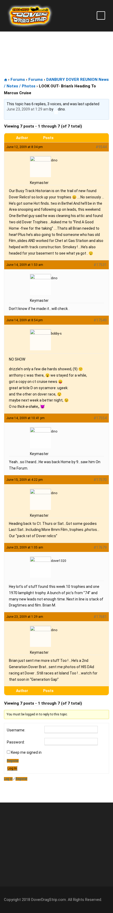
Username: (16, 730)
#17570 (100, 480)
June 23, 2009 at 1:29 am (28, 109)
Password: (16, 742)
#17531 (100, 265)
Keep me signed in (26, 752)
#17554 (100, 418)
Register (13, 761)
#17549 (100, 320)
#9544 (101, 147)
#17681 (100, 617)
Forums (18, 79)
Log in (8, 779)
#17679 (100, 547)
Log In (12, 768)
